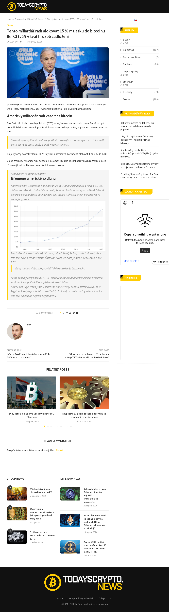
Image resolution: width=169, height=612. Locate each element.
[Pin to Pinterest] (74, 312)
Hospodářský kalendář (84, 20)
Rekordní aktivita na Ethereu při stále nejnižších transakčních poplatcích (137, 126)
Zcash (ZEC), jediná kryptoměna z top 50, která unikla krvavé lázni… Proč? (95, 547)
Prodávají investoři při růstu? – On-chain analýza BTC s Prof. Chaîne (139, 176)
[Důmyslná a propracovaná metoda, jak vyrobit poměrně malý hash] (17, 513)
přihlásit (59, 450)
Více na (123, 20)
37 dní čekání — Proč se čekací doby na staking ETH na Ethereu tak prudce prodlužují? (95, 522)
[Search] (160, 19)
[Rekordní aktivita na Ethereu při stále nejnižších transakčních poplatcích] (70, 494)
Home (16, 20)
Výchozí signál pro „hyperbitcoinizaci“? (41, 490)
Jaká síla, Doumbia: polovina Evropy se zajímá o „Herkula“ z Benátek (139, 165)
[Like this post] (63, 312)
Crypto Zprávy (32, 20)
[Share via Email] (77, 312)
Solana (141, 99)
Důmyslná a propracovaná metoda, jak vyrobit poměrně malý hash (42, 513)
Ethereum (62, 20)
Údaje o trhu (108, 20)
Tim (20, 41)
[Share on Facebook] (67, 312)
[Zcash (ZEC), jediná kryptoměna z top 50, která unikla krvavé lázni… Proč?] (70, 547)
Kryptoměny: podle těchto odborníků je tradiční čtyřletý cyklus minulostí (139, 153)
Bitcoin (48, 20)
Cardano (141, 64)
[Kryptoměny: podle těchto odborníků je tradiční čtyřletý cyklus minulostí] (84, 392)
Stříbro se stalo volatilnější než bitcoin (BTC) (42, 535)
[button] (11, 401)
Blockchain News (141, 57)
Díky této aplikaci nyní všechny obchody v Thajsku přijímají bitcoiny (136, 139)
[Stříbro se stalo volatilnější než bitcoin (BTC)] (17, 537)
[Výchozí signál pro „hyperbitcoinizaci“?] (17, 494)
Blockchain (141, 49)
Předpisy (141, 92)
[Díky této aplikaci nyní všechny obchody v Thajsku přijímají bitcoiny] (31, 392)
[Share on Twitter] (70, 312)
